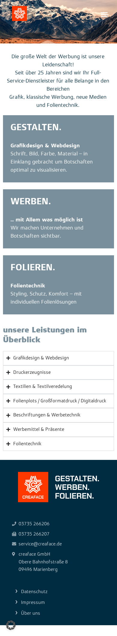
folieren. (32, 267)
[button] (104, 14)
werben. (30, 201)
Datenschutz (34, 591)
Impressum (33, 602)
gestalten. (36, 127)
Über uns (30, 613)
